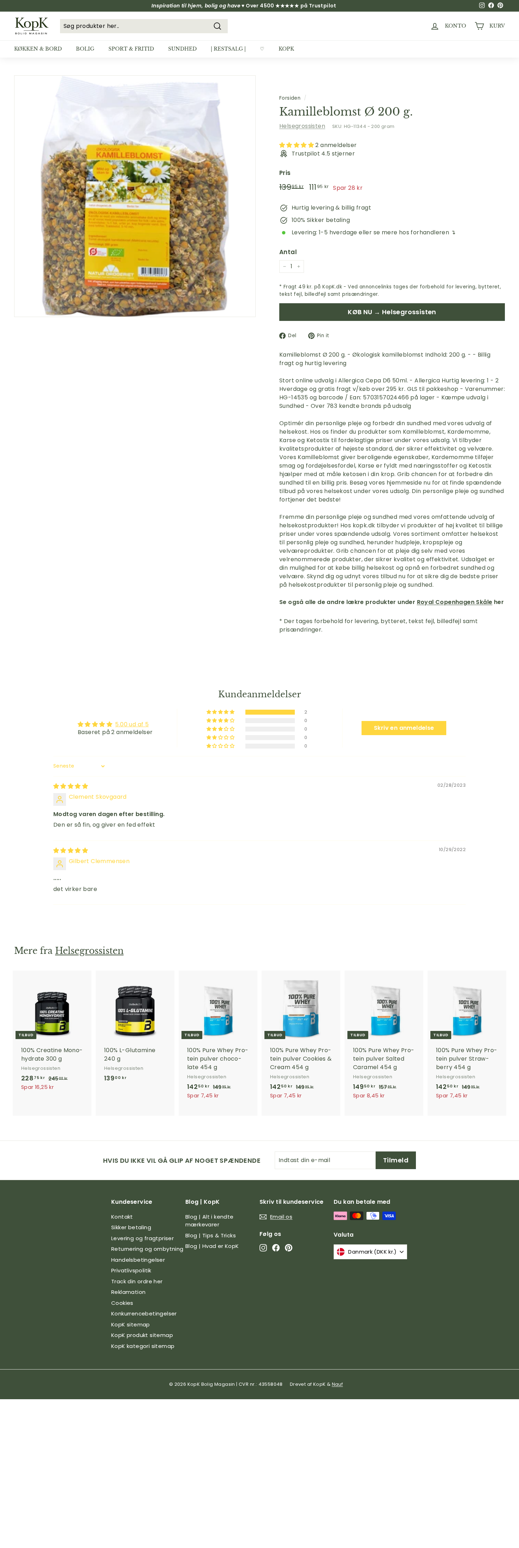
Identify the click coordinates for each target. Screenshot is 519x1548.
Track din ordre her (137, 1281)
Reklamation (128, 1292)
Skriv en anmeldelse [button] (404, 728)
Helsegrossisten (302, 126)
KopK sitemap (130, 1324)
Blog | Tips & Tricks (210, 1235)
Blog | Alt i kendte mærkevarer (209, 1221)
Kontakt (122, 1216)
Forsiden (289, 98)
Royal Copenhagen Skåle (455, 602)
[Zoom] (134, 196)
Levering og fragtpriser (142, 1238)
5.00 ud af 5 (132, 724)
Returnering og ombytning (147, 1249)
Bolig (85, 49)
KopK (286, 49)
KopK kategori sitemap (142, 1346)
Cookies (122, 1303)
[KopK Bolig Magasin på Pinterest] (288, 1248)
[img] (70, 786)
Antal (288, 252)
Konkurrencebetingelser (144, 1313)
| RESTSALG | (228, 49)
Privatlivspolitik (131, 1270)
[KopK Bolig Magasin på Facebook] (276, 1248)
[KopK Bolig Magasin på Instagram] (263, 1248)
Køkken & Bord (38, 49)
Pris (285, 173)
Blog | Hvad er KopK (212, 1246)
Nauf (337, 1384)
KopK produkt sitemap (142, 1335)
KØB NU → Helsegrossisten (392, 311)
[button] (297, 145)
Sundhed (182, 49)
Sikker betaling (131, 1227)
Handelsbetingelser (138, 1259)
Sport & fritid (131, 49)
